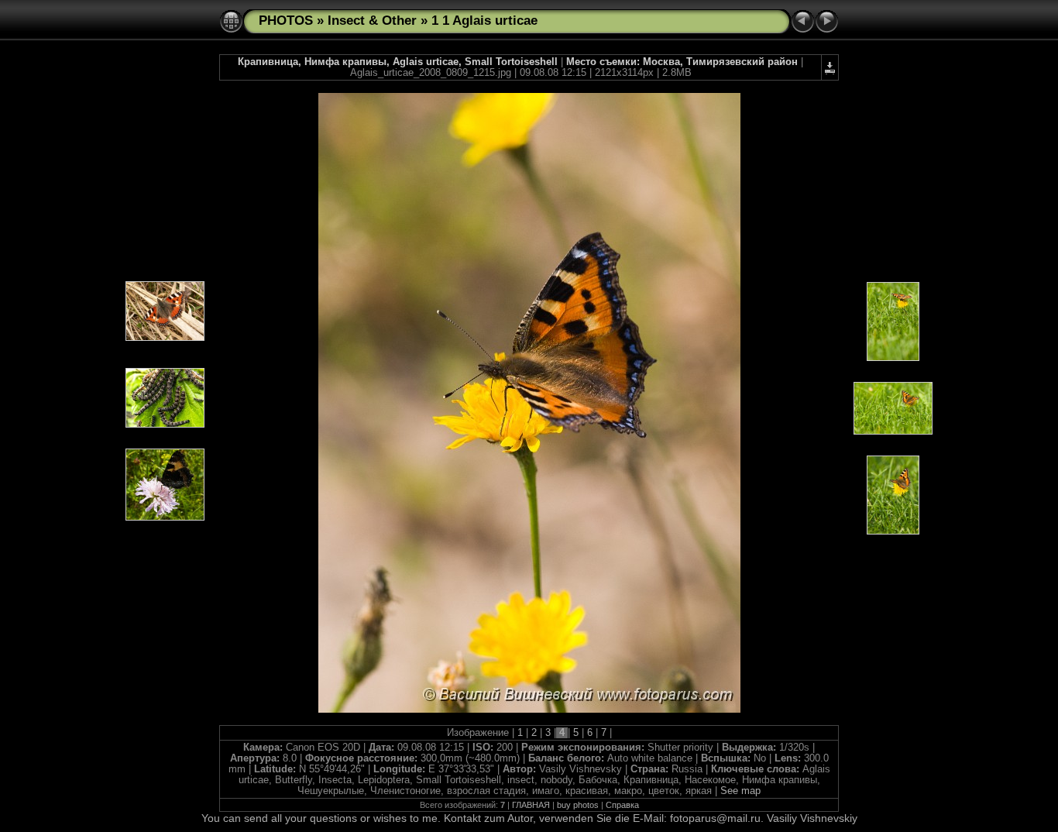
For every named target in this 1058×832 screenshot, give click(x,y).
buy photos (578, 805)
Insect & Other (372, 20)
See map (740, 791)
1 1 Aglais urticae (484, 20)
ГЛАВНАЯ (531, 805)
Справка (622, 805)
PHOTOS (286, 20)
